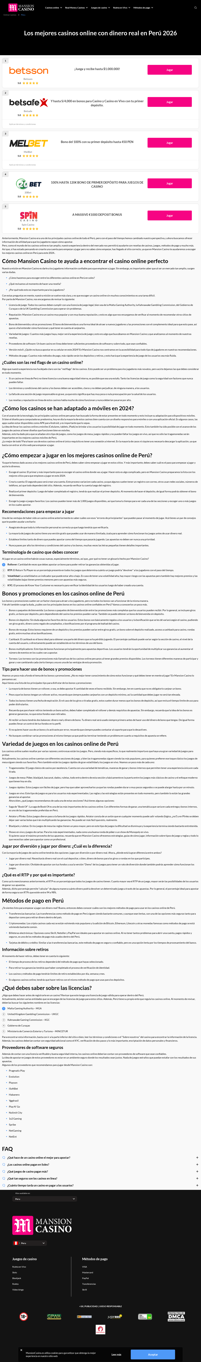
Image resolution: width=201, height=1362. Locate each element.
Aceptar (153, 1354)
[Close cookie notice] (21, 1350)
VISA (84, 1266)
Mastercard (87, 1272)
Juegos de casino (24, 1259)
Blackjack (16, 1278)
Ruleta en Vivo (19, 1266)
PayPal (85, 1278)
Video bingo (18, 1289)
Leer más (116, 1354)
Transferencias (89, 1284)
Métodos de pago (95, 1259)
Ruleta (15, 1284)
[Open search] (195, 7)
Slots (14, 1272)
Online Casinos (9, 15)
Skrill (84, 1289)
